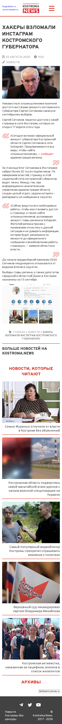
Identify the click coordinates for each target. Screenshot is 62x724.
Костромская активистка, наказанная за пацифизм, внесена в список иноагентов (32, 667)
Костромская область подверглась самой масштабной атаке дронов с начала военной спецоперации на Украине (34, 489)
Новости (13, 62)
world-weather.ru (10, 9)
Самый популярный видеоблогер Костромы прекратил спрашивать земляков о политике (34, 551)
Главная (19, 332)
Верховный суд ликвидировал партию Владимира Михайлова (36, 609)
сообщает (47, 154)
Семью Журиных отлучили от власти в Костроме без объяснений (32, 429)
